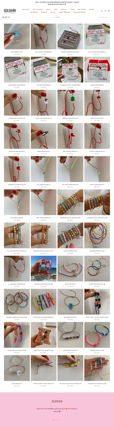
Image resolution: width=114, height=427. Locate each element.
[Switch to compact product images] (9, 17)
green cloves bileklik (70, 118)
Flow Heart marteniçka (17, 85)
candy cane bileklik (97, 151)
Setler (52, 12)
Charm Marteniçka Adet (70, 52)
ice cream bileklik (43, 184)
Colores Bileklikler (97, 251)
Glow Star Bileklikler (97, 284)
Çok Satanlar (38, 9)
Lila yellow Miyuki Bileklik (17, 251)
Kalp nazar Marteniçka (97, 52)
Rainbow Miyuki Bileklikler (70, 218)
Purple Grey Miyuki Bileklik (43, 383)
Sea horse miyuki (17, 52)
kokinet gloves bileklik (17, 184)
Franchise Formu (79, 12)
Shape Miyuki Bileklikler (44, 284)
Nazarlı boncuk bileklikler (17, 317)
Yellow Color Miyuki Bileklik (70, 383)
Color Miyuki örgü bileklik (43, 317)
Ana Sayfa (25, 9)
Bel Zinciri (82, 9)
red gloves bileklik (70, 151)
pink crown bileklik (43, 218)
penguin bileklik (43, 151)
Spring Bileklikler (97, 350)
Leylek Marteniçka (44, 85)
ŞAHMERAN (34, 12)
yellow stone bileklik (70, 184)
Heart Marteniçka (97, 85)
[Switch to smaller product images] (6, 17)
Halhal (91, 9)
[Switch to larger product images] (3, 17)
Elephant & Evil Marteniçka (70, 85)
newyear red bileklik (17, 151)
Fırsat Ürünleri (64, 12)
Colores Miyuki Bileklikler (97, 218)
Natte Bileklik (70, 284)
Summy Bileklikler (70, 251)
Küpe (55, 9)
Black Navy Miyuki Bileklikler (97, 317)
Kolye (48, 9)
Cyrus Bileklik (17, 383)
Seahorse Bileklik (70, 317)
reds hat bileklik (97, 118)
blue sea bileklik (17, 218)
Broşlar (44, 12)
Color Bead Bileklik (70, 350)
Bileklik (64, 9)
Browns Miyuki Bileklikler (43, 251)
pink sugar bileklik (97, 184)
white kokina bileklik (44, 118)
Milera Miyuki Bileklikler (17, 350)
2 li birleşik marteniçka (17, 284)
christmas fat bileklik (17, 118)
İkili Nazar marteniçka (43, 52)
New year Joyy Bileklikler (43, 350)
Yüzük (72, 9)
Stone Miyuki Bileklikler (97, 383)
